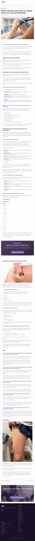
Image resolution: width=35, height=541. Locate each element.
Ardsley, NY (20, 507)
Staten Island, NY (20, 520)
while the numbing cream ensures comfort (19, 169)
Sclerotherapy (3, 525)
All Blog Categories (29, 480)
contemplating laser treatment (12, 89)
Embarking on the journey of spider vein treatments (13, 284)
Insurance (19, 528)
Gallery (19, 525)
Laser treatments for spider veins (9, 463)
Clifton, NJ (20, 509)
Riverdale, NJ (20, 519)
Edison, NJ (19, 510)
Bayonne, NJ (20, 508)
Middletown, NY (20, 514)
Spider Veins (6, 6)
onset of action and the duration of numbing (18, 195)
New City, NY (20, 516)
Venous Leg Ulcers (4, 533)
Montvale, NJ (20, 515)
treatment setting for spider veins (10, 412)
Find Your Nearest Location (17, 497)
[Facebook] (2, 510)
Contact (19, 527)
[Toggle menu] (32, 2)
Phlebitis (2, 532)
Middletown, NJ (20, 513)
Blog (1, 6)
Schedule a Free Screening (17, 252)
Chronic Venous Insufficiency (5, 531)
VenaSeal (2, 526)
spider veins (13, 46)
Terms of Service (20, 531)
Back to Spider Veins (6, 480)
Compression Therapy (4, 527)
